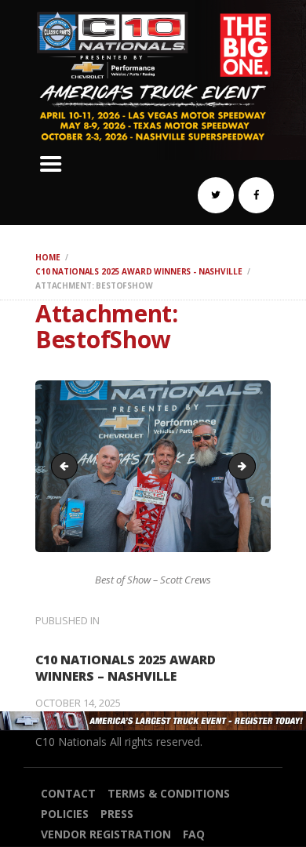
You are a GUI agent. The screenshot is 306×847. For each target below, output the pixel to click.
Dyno (250, 465)
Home (47, 257)
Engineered (67, 465)
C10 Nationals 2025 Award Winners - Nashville (138, 271)
